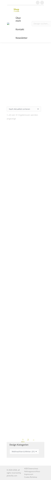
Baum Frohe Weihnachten (25, 192)
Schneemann (25, 161)
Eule (25, 256)
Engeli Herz (25, 332)
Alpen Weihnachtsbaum (25, 176)
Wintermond (25, 207)
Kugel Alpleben (25, 378)
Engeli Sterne (25, 424)
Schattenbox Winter (25, 363)
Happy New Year (25, 287)
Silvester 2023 (25, 271)
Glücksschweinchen (25, 131)
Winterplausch (25, 146)
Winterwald (25, 393)
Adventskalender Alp (25, 222)
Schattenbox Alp (25, 317)
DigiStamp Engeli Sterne (25, 409)
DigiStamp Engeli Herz (25, 348)
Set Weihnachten (25, 302)
